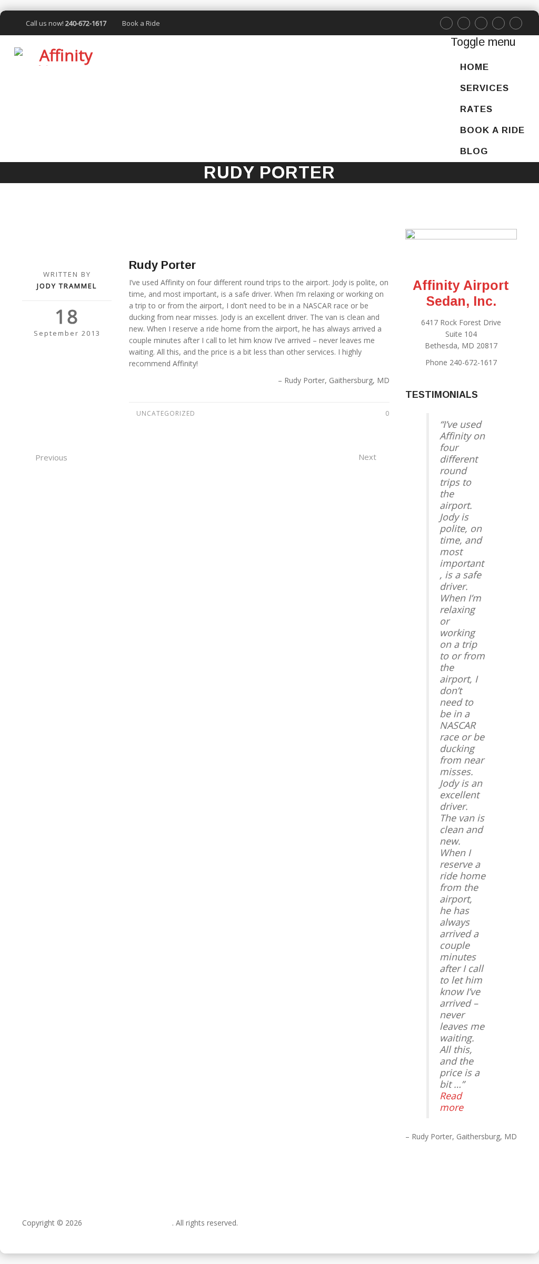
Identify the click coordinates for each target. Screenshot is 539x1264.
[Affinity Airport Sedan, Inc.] (61, 56)
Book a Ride (141, 23)
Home (474, 67)
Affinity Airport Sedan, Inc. (128, 1223)
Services (484, 88)
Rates (476, 109)
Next (367, 457)
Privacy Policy (45, 1234)
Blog (474, 151)
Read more (451, 1101)
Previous (51, 457)
